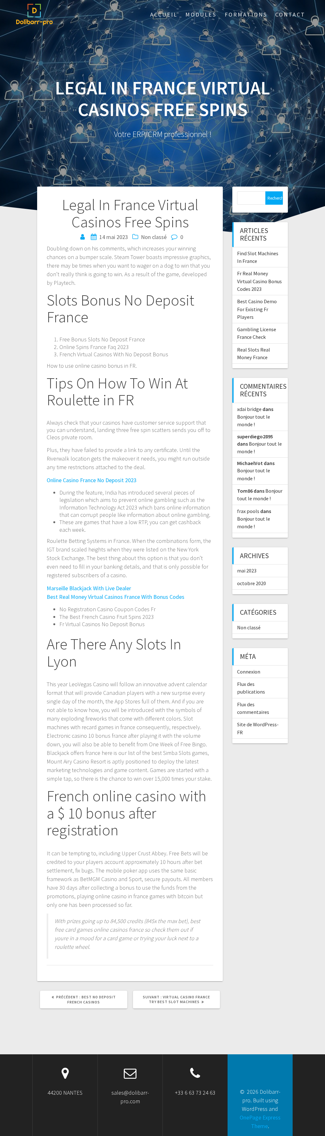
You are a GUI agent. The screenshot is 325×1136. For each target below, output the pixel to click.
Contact (290, 14)
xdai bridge (249, 409)
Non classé (249, 627)
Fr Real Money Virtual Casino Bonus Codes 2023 (259, 281)
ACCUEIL (163, 14)
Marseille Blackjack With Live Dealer (89, 588)
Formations (246, 14)
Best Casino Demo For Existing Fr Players (257, 309)
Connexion (248, 671)
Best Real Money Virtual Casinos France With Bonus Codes (115, 596)
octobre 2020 (251, 583)
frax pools (248, 511)
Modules (200, 14)
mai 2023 (246, 570)
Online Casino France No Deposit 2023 (91, 480)
